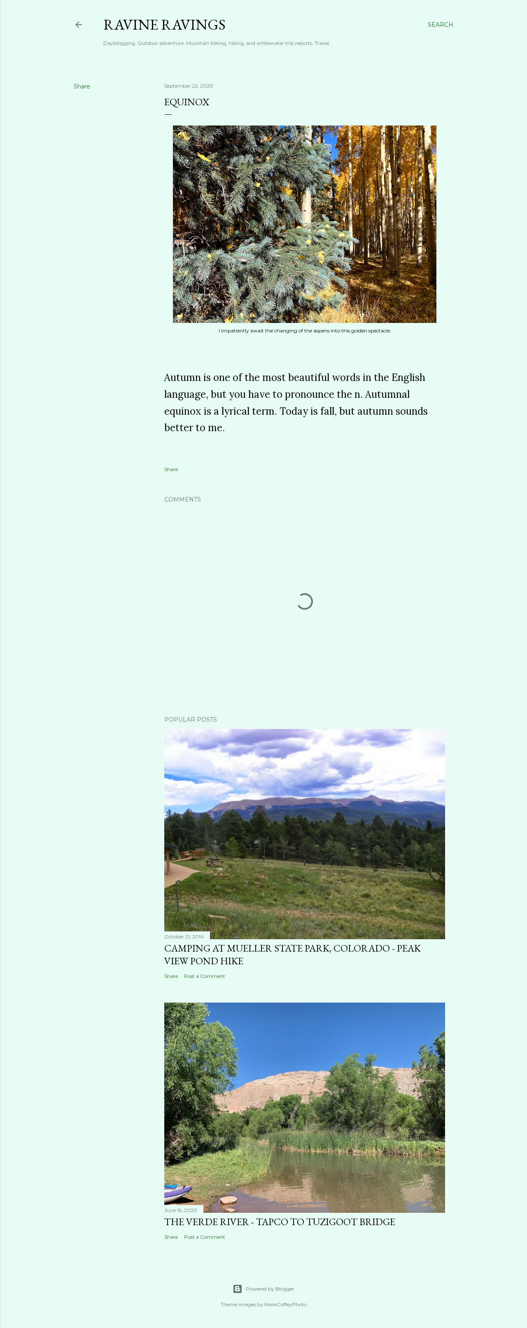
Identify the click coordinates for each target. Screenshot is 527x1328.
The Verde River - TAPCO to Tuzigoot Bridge (279, 1221)
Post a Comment (204, 976)
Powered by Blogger (270, 1289)
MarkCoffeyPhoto (285, 1304)
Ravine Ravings (164, 24)
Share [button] (82, 86)
